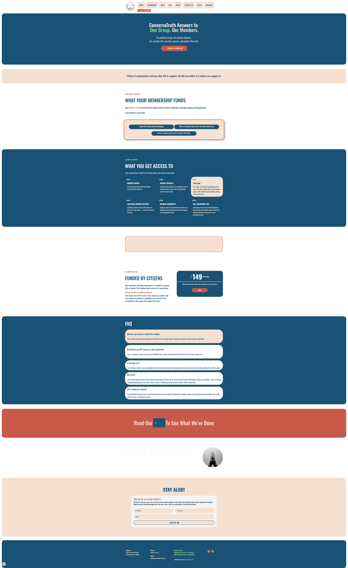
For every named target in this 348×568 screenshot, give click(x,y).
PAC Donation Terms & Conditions (184, 554)
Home (141, 5)
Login (199, 5)
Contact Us (189, 5)
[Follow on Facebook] (208, 551)
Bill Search (145, 10)
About (178, 5)
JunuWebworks (189, 559)
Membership (152, 5)
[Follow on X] (212, 551)
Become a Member (174, 48)
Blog (162, 5)
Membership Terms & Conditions (184, 552)
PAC (170, 5)
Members (209, 5)
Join (199, 290)
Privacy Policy (178, 550)
